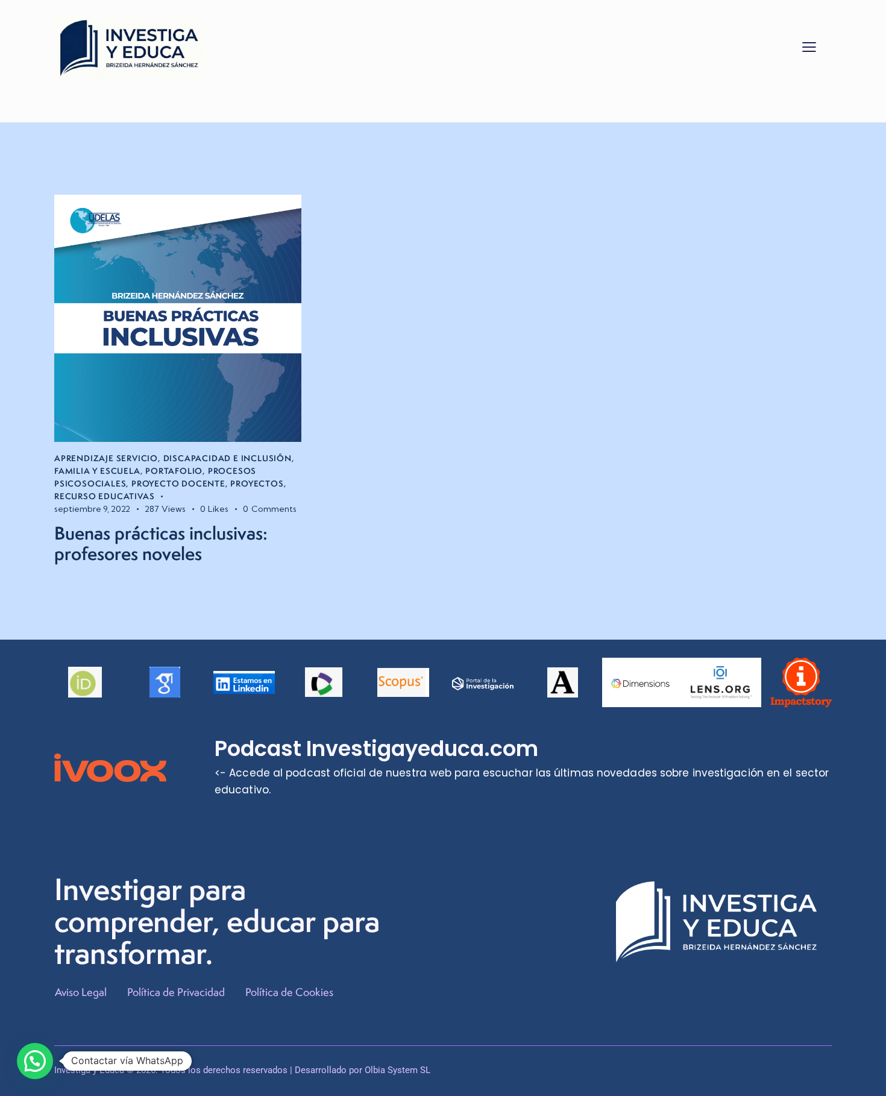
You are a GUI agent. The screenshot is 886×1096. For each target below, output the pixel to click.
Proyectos (256, 483)
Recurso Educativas (104, 496)
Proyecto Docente (178, 483)
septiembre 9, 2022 (92, 508)
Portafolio (174, 470)
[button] (809, 46)
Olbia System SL (397, 1070)
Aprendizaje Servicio (106, 458)
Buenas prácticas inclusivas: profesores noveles (161, 543)
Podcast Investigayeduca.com (376, 748)
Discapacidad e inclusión (227, 458)
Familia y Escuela (97, 470)
